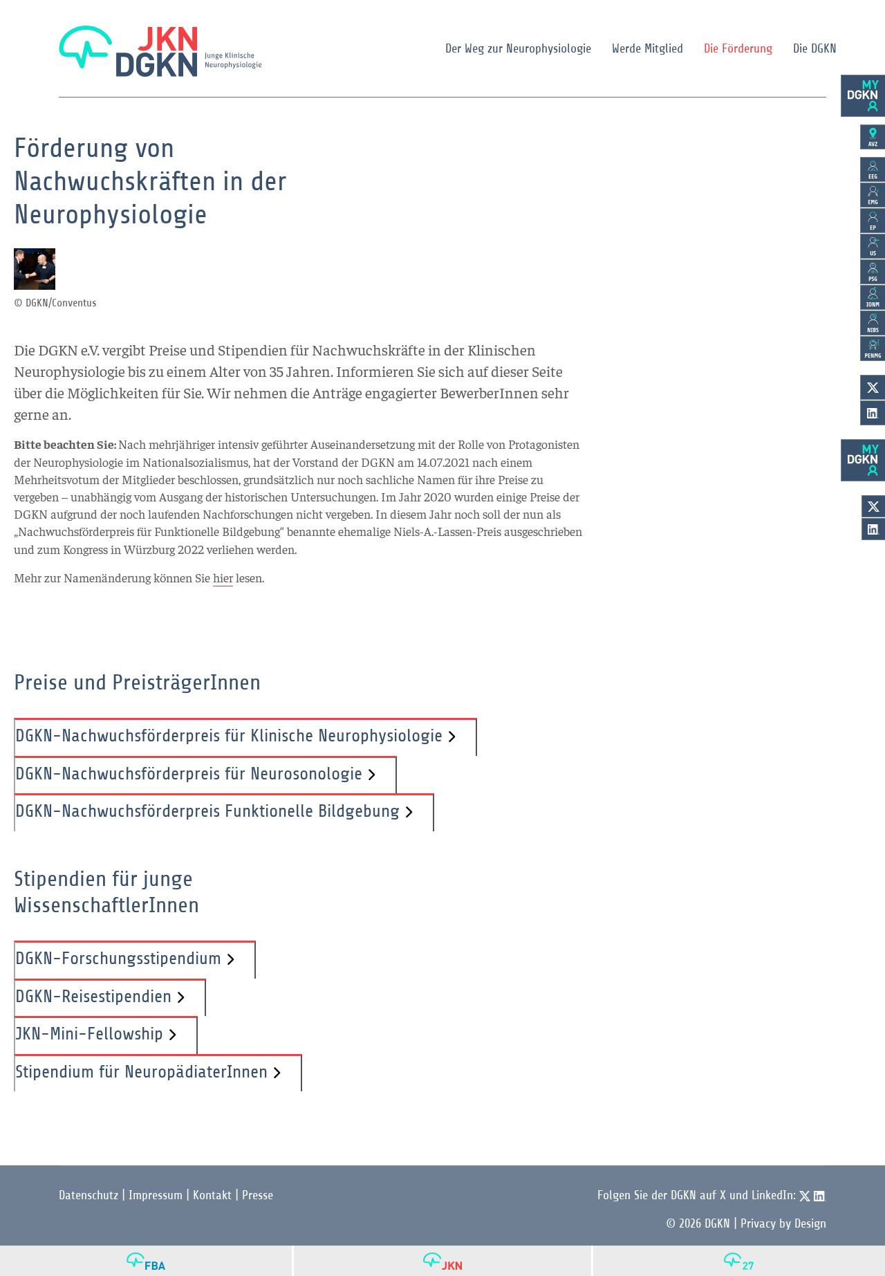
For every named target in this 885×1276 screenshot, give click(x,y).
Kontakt (212, 1195)
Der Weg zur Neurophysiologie (518, 48)
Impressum (156, 1195)
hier (223, 577)
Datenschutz (88, 1195)
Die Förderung (738, 48)
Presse (257, 1195)
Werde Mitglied (647, 48)
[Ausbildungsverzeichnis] (872, 136)
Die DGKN (815, 48)
